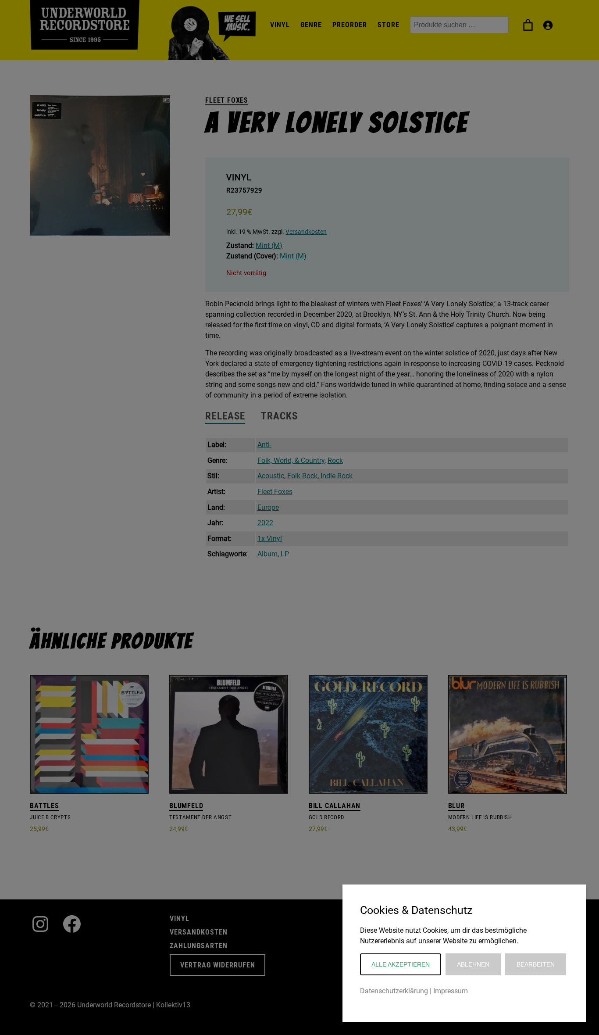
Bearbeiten (536, 964)
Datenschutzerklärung (394, 991)
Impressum (450, 991)
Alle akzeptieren (400, 964)
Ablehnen (473, 964)
